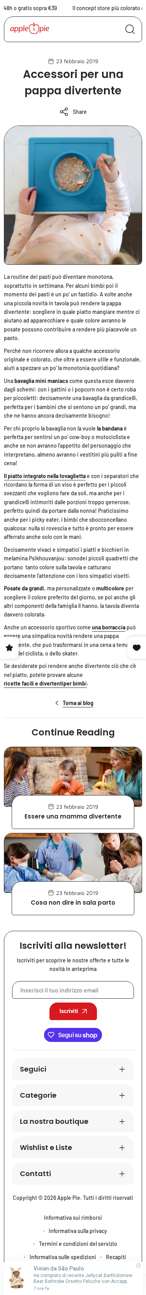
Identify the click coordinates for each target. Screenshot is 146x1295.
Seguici (33, 1069)
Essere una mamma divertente (73, 816)
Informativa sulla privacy (78, 1231)
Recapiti (116, 1257)
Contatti (35, 1173)
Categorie (38, 1095)
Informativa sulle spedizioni (63, 1257)
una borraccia (108, 627)
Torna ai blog (78, 703)
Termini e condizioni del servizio (78, 1243)
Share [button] (80, 111)
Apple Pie (68, 1197)
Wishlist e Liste (46, 1147)
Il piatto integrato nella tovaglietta (45, 476)
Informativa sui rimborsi (73, 1217)
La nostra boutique (54, 1121)
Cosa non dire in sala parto (73, 902)
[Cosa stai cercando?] (130, 29)
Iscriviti (69, 1011)
